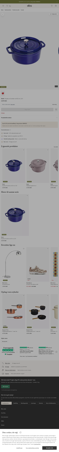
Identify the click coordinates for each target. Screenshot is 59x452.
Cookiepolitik (37, 444)
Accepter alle (49, 448)
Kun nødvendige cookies (32, 448)
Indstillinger (19, 448)
